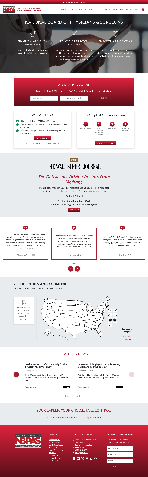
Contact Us (53, 460)
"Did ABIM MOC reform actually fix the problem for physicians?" (46, 365)
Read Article (74, 210)
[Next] (77, 269)
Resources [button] (106, 9)
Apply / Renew (77, 9)
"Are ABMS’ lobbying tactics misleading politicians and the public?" (99, 365)
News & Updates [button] (118, 9)
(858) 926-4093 (81, 450)
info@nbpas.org (82, 452)
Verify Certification (92, 9)
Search (103, 98)
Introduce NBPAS (128, 338)
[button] (142, 9)
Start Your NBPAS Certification (62, 417)
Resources (53, 447)
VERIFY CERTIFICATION (74, 2)
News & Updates (56, 450)
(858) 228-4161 (81, 447)
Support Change (93, 417)
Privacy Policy (54, 458)
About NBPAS (54, 439)
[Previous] (70, 269)
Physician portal (132, 9)
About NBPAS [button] (64, 9)
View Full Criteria (42, 138)
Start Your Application (106, 143)
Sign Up (115, 467)
